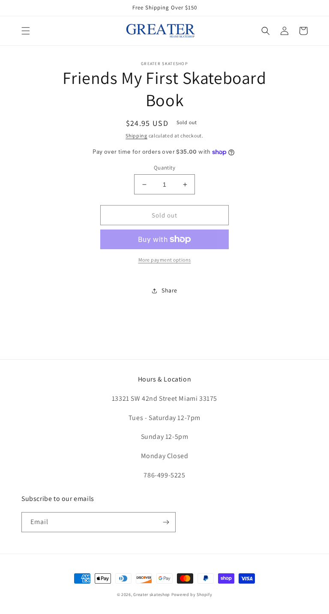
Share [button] (169, 290)
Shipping (136, 135)
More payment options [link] (164, 259)
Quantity (164, 167)
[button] (25, 30)
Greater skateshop (152, 594)
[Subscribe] (165, 522)
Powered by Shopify (191, 594)
